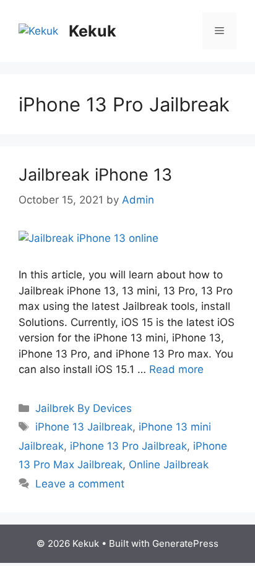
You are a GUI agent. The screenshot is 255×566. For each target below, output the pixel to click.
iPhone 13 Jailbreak (83, 427)
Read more (176, 369)
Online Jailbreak (169, 464)
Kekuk (92, 31)
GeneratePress (185, 543)
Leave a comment (79, 484)
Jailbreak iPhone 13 (95, 175)
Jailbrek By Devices (83, 408)
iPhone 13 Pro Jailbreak (128, 446)
